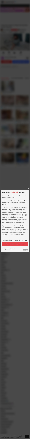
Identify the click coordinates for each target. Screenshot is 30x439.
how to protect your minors (8, 249)
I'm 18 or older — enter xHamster (15, 244)
